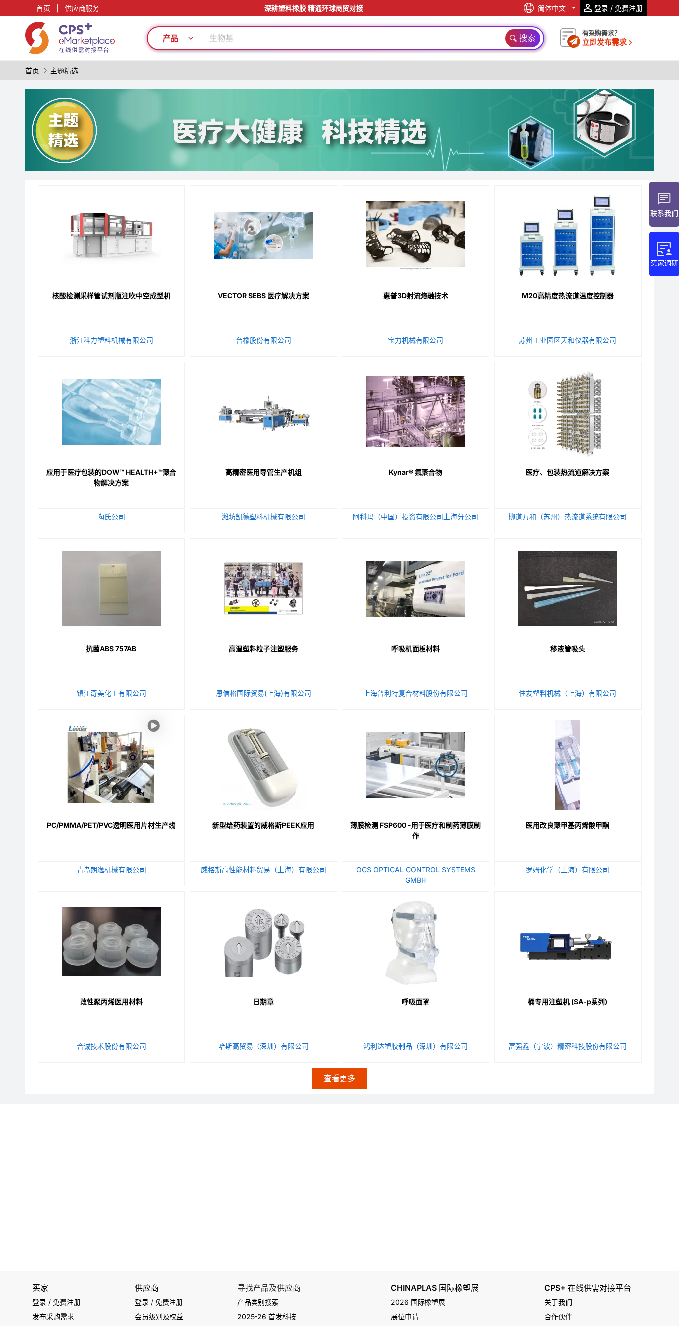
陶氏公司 (111, 516)
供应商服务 (82, 8)
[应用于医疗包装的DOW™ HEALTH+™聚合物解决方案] (111, 409)
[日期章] (263, 939)
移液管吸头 (567, 648)
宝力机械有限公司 (415, 340)
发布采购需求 (53, 1316)
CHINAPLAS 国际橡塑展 (435, 1288)
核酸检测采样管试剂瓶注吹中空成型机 (111, 295)
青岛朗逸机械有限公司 (111, 869)
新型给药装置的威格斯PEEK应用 (263, 825)
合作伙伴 (558, 1316)
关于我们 (558, 1302)
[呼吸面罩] (415, 939)
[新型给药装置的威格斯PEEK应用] (263, 762)
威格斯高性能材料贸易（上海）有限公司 (263, 869)
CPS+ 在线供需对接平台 (587, 1288)
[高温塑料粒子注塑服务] (263, 586)
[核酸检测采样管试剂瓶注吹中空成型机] (111, 233)
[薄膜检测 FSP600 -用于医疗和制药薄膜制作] (415, 762)
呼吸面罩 (415, 1001)
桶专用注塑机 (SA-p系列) (567, 1001)
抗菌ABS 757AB (111, 648)
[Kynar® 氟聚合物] (415, 409)
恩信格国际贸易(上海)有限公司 (263, 693)
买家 (40, 1288)
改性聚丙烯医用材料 (111, 1001)
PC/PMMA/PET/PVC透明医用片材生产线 (111, 825)
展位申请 (405, 1316)
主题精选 (64, 70)
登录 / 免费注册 (56, 1302)
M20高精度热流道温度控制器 (568, 295)
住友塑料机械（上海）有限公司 (567, 693)
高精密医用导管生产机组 (263, 472)
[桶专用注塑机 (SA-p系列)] (568, 939)
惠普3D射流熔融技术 (415, 295)
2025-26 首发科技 (266, 1316)
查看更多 (339, 1078)
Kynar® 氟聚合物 (415, 472)
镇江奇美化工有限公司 (111, 693)
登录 (142, 1302)
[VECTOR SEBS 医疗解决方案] (263, 233)
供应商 (147, 1288)
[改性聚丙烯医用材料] (111, 939)
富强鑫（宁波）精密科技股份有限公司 (568, 1046)
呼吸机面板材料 (415, 648)
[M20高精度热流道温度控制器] (568, 233)
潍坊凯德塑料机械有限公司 (263, 516)
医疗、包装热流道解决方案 (567, 472)
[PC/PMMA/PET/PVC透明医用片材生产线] (111, 807)
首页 (43, 8)
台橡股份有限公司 (263, 340)
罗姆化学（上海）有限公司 (567, 869)
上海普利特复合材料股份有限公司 (415, 693)
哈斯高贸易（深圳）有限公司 (263, 1046)
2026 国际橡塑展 (418, 1302)
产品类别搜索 (258, 1302)
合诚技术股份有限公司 (111, 1046)
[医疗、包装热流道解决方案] (568, 409)
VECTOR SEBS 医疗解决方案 (263, 295)
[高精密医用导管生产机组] (263, 409)
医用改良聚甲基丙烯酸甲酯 (567, 825)
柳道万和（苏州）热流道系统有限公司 (568, 516)
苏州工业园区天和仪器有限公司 (567, 340)
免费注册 (169, 1302)
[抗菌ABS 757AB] (111, 586)
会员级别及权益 (159, 1316)
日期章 (263, 1001)
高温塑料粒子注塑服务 (263, 648)
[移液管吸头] (568, 586)
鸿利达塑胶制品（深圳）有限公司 (415, 1046)
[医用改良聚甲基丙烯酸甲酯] (568, 762)
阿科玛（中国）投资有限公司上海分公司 (415, 516)
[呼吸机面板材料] (415, 586)
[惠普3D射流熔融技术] (415, 233)
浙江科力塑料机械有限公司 (111, 340)
